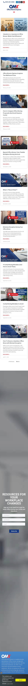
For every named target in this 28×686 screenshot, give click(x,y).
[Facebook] (19, 2)
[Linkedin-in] (17, 2)
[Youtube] (24, 2)
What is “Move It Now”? (10, 190)
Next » (18, 361)
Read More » (6, 47)
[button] (14, 12)
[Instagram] (21, 2)
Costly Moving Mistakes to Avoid (13, 304)
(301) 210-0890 (9, 2)
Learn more (10, 683)
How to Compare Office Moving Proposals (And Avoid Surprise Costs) (12, 113)
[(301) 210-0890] (4, 2)
